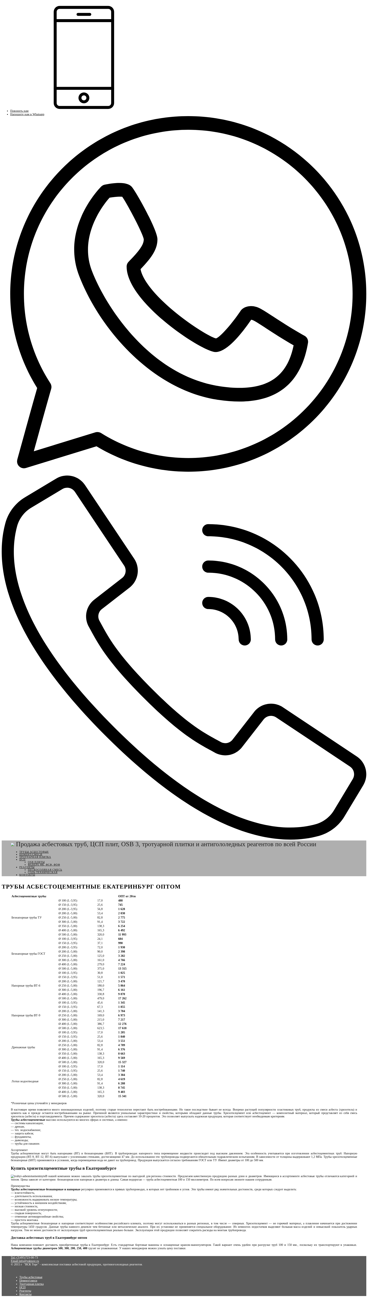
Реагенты (26, 867)
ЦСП (22, 859)
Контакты (27, 874)
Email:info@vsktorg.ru (25, 1261)
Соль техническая (43, 872)
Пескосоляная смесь (45, 869)
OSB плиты (36, 862)
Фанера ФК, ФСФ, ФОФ (44, 864)
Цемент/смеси (30, 854)
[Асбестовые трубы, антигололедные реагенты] (12, 843)
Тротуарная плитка (35, 857)
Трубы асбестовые (34, 851)
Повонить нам (19, 111)
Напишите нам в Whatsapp (27, 114)
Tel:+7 (15, 1257)
